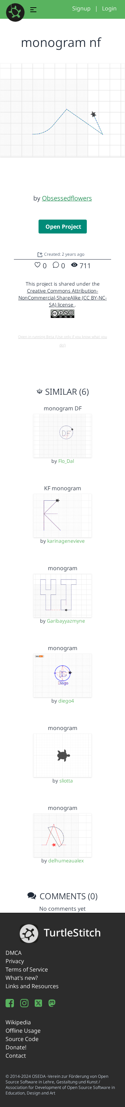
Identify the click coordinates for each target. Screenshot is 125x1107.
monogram (62, 568)
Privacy (15, 961)
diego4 (66, 700)
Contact (16, 1055)
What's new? (22, 978)
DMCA (14, 953)
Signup (81, 8)
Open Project (63, 226)
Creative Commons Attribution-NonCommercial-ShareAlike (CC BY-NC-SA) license (62, 297)
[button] (33, 10)
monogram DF (63, 408)
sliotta (66, 780)
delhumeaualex (66, 860)
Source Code (22, 1039)
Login (109, 8)
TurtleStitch (72, 932)
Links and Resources (32, 986)
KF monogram (62, 488)
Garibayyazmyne (66, 620)
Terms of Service (27, 969)
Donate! (16, 1047)
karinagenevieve (66, 541)
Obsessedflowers (67, 198)
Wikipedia (18, 1022)
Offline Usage (23, 1030)
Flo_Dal (66, 461)
